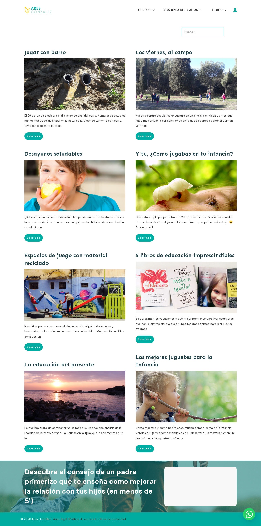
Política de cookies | (82, 519)
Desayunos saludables (53, 154)
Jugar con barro (45, 52)
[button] (249, 514)
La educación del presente (59, 364)
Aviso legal (60, 519)
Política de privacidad (111, 519)
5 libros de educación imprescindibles (185, 255)
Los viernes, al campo (164, 52)
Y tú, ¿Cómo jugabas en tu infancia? (184, 154)
